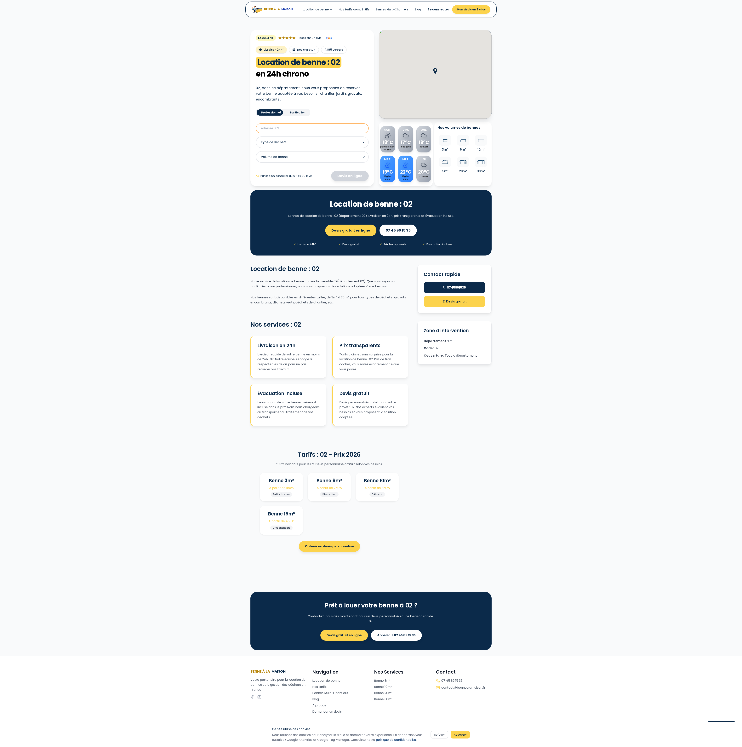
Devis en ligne (349, 175)
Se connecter (438, 9)
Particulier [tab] (297, 112)
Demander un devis (327, 711)
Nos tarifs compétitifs (354, 9)
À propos (319, 705)
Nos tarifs (319, 687)
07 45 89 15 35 (398, 230)
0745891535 (456, 287)
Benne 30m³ (383, 699)
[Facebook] (252, 697)
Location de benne (315, 9)
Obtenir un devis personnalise (329, 546)
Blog (418, 9)
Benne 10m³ (383, 687)
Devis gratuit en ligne (350, 230)
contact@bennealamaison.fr (463, 687)
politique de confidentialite (396, 740)
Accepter (460, 735)
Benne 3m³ (382, 680)
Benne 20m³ (383, 693)
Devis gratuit (456, 301)
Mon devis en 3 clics (471, 9)
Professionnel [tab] (271, 112)
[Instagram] (259, 697)
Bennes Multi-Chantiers (392, 9)
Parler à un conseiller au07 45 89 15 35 (286, 176)
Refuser (439, 735)
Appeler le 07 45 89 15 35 (396, 635)
